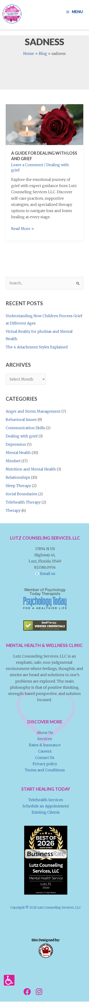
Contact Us (44, 757)
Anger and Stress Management (33, 411)
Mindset (13, 461)
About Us (45, 732)
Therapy (13, 510)
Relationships (18, 477)
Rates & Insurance (45, 745)
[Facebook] (27, 991)
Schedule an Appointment (46, 806)
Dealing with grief (22, 436)
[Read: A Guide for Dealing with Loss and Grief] (45, 124)
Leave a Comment (27, 164)
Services (44, 738)
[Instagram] (39, 991)
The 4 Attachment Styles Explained (37, 347)
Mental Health (18, 452)
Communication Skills (25, 427)
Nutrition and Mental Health (31, 469)
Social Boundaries (21, 494)
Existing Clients (46, 812)
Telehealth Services (45, 800)
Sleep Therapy (18, 485)
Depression (16, 444)
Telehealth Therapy (23, 502)
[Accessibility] (9, 980)
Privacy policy (45, 763)
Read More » (22, 229)
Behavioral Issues (21, 419)
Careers (45, 751)
